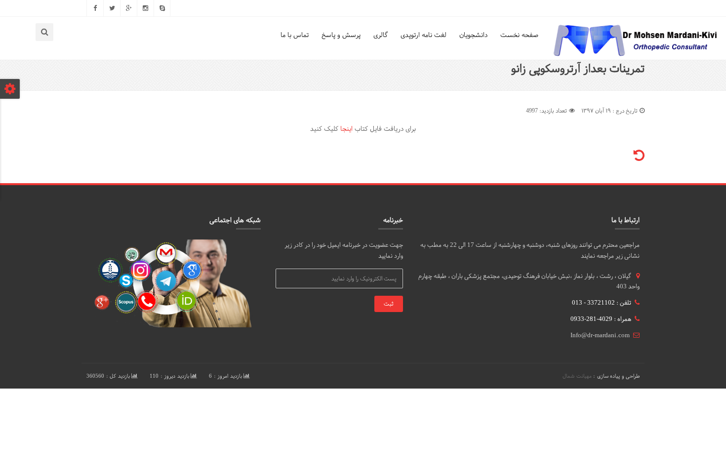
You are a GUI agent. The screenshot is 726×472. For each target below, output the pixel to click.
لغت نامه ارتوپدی (423, 34)
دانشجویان (473, 34)
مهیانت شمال (577, 376)
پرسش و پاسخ (341, 34)
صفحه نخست (519, 34)
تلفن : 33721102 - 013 (601, 302)
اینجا (346, 128)
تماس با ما (295, 34)
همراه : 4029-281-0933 (600, 319)
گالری (380, 34)
